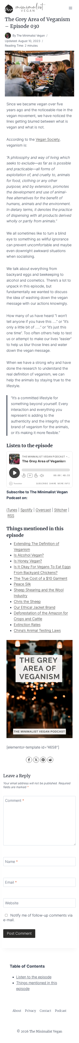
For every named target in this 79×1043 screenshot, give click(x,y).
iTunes (11, 510)
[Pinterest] (43, 760)
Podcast (60, 1011)
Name (11, 862)
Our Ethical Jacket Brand (34, 607)
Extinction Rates (27, 625)
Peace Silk (22, 584)
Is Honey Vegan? (28, 561)
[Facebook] (29, 760)
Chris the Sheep (27, 601)
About (17, 1011)
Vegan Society (48, 139)
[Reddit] (50, 760)
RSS (10, 516)
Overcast (43, 510)
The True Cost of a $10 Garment (40, 578)
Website (11, 903)
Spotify (26, 510)
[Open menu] (70, 8)
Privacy (30, 1011)
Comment (14, 800)
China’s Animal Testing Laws (37, 630)
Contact (45, 1011)
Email (11, 882)
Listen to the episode (33, 977)
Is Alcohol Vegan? (29, 555)
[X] (36, 760)
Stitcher (60, 510)
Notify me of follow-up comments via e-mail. (38, 917)
